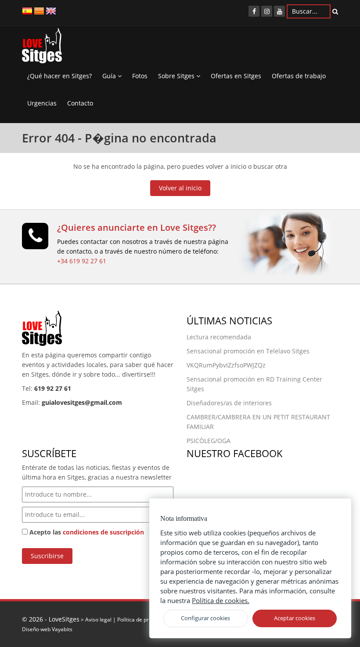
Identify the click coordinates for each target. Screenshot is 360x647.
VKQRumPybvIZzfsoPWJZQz (226, 365)
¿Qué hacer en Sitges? (59, 76)
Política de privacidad (143, 619)
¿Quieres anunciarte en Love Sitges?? (136, 227)
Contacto (80, 103)
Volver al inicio (180, 188)
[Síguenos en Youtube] (279, 11)
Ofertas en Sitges (236, 76)
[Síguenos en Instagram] (266, 11)
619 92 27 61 (52, 388)
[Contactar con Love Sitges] (35, 240)
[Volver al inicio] (42, 48)
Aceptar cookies (294, 618)
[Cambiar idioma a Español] (27, 10)
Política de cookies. (220, 600)
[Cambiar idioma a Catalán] (39, 10)
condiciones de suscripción (103, 532)
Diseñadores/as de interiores (229, 403)
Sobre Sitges (177, 76)
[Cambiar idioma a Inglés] (51, 10)
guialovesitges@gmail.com (82, 402)
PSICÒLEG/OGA (208, 440)
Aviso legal (98, 619)
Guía (110, 76)
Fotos (140, 76)
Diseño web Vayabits (47, 628)
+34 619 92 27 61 (81, 261)
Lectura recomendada (219, 337)
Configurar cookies (205, 618)
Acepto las (86, 532)
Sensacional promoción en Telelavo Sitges (248, 351)
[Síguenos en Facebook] (253, 11)
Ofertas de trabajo (299, 76)
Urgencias (42, 103)
